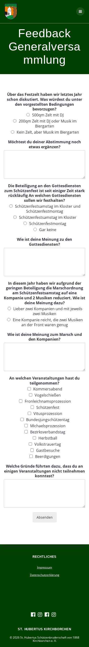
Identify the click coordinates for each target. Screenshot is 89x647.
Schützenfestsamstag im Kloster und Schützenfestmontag (47, 209)
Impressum (44, 567)
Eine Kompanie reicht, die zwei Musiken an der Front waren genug (48, 322)
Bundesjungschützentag (47, 419)
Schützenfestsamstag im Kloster (47, 217)
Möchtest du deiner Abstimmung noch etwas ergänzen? (44, 144)
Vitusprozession (47, 413)
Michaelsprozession (48, 425)
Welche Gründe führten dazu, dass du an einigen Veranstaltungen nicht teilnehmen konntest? (44, 471)
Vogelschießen (48, 395)
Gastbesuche (48, 450)
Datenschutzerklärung (44, 575)
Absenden (45, 517)
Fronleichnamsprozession (48, 401)
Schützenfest (47, 407)
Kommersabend (47, 389)
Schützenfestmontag (47, 223)
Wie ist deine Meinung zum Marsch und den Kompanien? (44, 337)
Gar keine (47, 229)
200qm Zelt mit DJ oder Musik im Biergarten (48, 123)
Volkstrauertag (47, 444)
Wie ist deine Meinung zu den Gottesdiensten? (44, 242)
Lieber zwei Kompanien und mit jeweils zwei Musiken (47, 311)
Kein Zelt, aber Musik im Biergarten (48, 132)
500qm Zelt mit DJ (48, 115)
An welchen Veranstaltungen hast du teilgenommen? (44, 381)
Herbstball (47, 438)
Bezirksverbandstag (47, 432)
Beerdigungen (47, 456)
